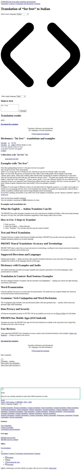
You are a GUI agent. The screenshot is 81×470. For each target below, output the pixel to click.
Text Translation (6, 426)
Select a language (6, 404)
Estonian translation (35, 413)
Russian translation (20, 408)
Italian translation (72, 408)
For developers (6, 448)
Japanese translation (49, 413)
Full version (10, 402)
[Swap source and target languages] (40, 94)
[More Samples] (3, 151)
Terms (3, 402)
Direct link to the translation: (10, 363)
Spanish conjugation (7, 415)
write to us (4, 194)
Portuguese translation (16, 411)
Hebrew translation (35, 409)
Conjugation (24, 4)
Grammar (37, 4)
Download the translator (9, 124)
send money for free (11, 159)
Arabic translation (22, 409)
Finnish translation (22, 413)
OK (2, 468)
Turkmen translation (55, 411)
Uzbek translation (69, 411)
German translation (33, 408)
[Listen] (4, 143)
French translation (47, 408)
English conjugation (21, 415)
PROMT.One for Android (9, 440)
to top (3, 400)
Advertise (10, 464)
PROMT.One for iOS (8, 438)
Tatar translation (29, 411)
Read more (52, 468)
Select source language (8, 14)
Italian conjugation (50, 415)
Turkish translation (42, 411)
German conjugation (36, 415)
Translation (4, 4)
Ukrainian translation (8, 413)
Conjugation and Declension (10, 429)
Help (8, 460)
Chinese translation (62, 409)
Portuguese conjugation (65, 415)
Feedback (10, 457)
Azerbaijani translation (8, 409)
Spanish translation (60, 408)
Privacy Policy (61, 313)
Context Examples (7, 427)
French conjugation (15, 417)
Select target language (8, 96)
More (2, 185)
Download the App (13, 462)
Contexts (12, 4)
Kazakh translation (49, 409)
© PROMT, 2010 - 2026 (23, 402)
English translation (7, 408)
